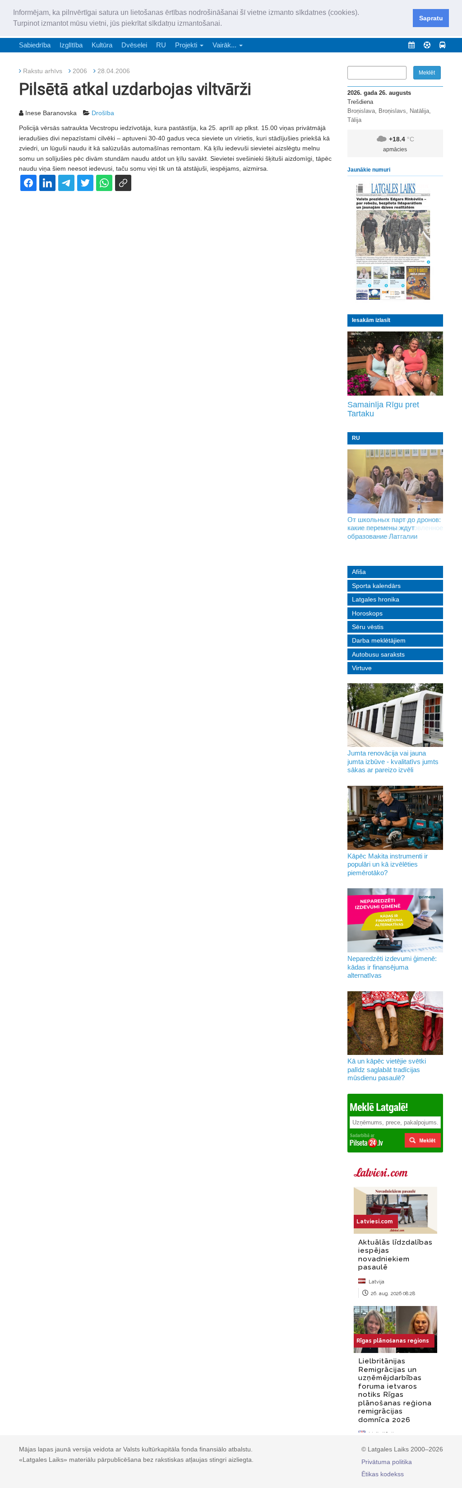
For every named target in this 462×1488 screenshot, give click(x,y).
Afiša (359, 571)
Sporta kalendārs (376, 585)
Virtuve (362, 668)
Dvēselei (134, 45)
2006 (80, 71)
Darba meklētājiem (379, 640)
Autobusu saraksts (378, 654)
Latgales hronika (375, 599)
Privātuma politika (386, 1461)
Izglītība (71, 45)
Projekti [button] (187, 45)
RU (161, 45)
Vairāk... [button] (225, 45)
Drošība (103, 113)
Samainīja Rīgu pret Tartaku (383, 409)
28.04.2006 (113, 71)
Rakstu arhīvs (42, 71)
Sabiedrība (35, 45)
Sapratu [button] (431, 18)
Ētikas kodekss (382, 1474)
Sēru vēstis (367, 626)
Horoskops (367, 613)
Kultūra (102, 45)
